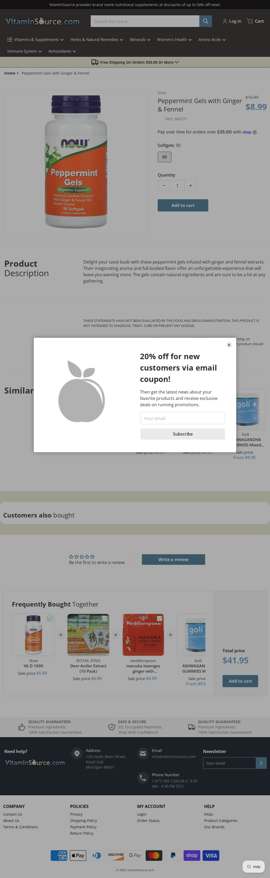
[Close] (229, 345)
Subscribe (183, 434)
